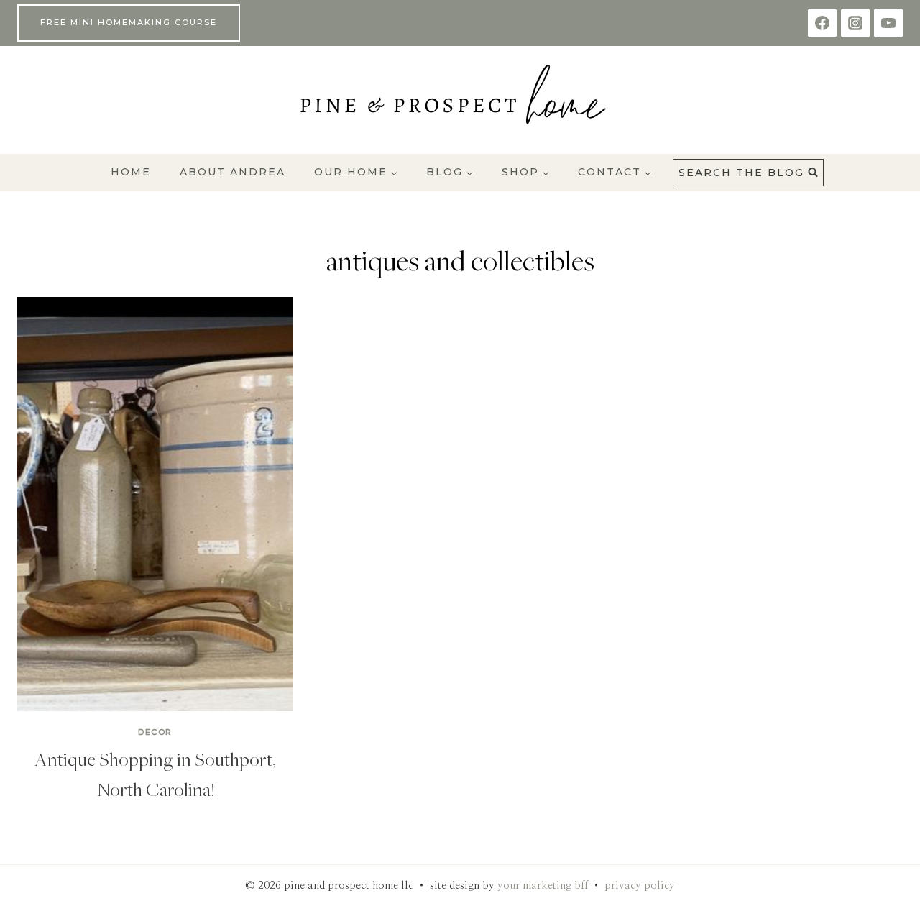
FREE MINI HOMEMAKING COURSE (128, 22)
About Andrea (232, 171)
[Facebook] (822, 23)
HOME (131, 171)
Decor (155, 732)
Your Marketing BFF (542, 885)
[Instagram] (855, 23)
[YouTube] (888, 23)
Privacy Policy (639, 885)
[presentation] (155, 504)
